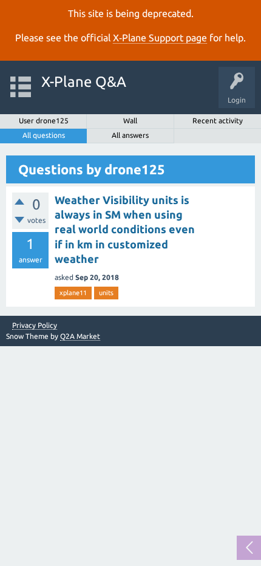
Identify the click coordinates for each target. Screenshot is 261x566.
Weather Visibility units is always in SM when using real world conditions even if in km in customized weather (125, 229)
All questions (43, 135)
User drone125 (44, 120)
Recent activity (217, 120)
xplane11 (73, 292)
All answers (130, 135)
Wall (130, 120)
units (106, 292)
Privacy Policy (34, 325)
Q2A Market (80, 336)
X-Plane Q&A (83, 81)
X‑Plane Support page (160, 37)
